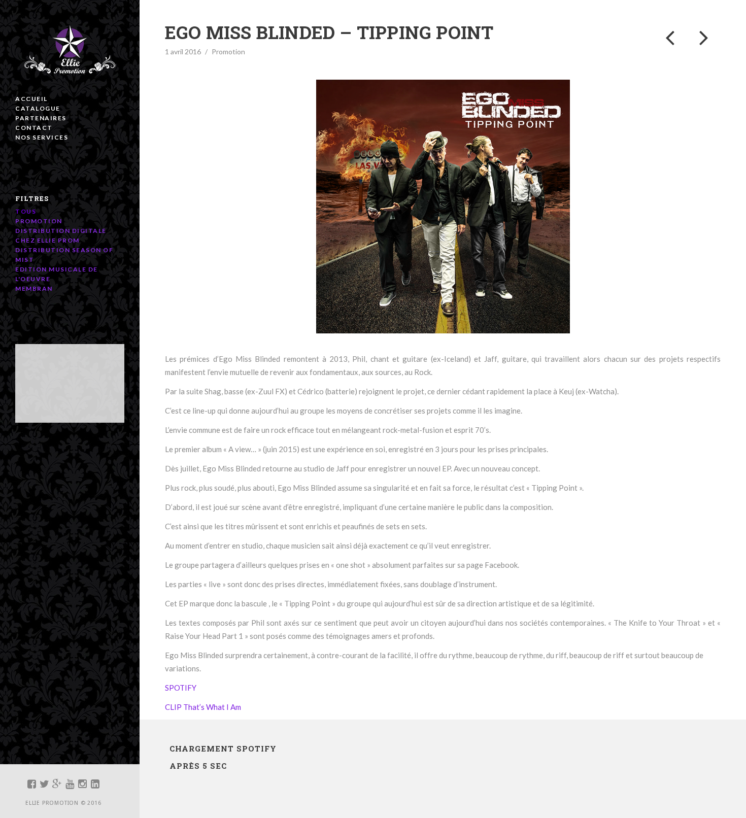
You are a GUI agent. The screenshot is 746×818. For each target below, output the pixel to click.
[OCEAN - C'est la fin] (670, 37)
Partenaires (40, 118)
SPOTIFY (182, 687)
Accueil (31, 99)
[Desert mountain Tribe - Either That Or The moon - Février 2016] (704, 37)
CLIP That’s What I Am (204, 706)
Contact (34, 127)
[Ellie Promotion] (70, 51)
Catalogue (37, 108)
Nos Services (41, 137)
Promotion (228, 51)
